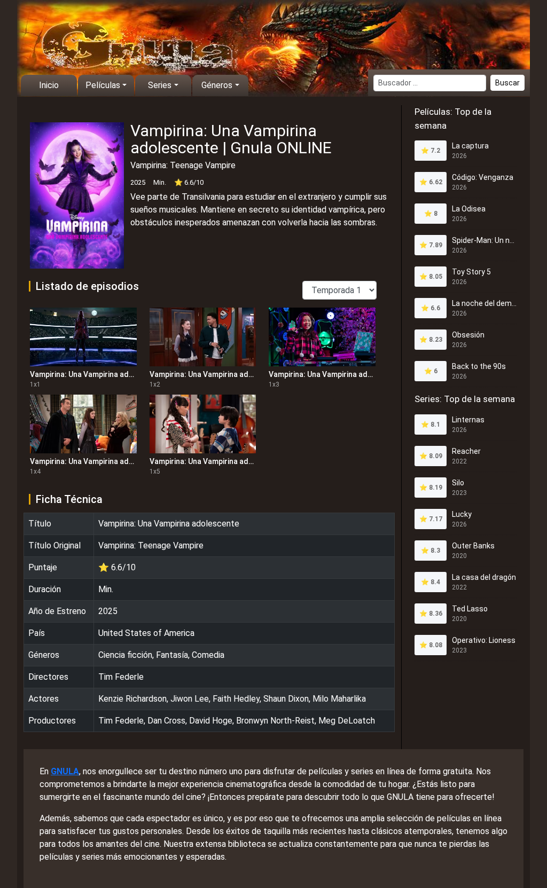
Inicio (49, 85)
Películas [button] (102, 85)
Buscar (507, 82)
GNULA (65, 771)
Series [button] (159, 85)
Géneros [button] (216, 85)
